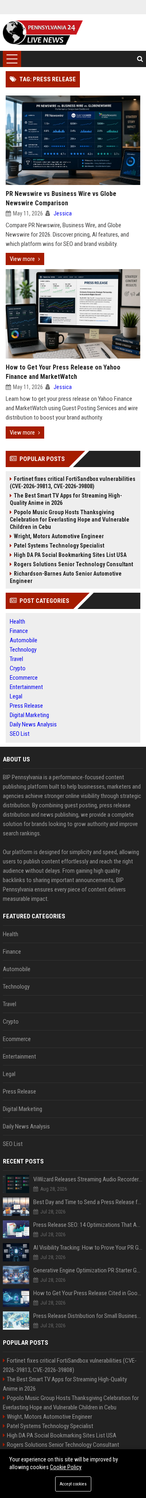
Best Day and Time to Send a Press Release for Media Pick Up (88, 1202)
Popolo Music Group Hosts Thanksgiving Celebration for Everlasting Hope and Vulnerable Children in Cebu (69, 519)
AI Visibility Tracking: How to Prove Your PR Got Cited (88, 1247)
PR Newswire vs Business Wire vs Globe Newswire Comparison (61, 198)
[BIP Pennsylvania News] (43, 32)
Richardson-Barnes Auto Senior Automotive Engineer (66, 577)
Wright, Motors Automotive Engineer (59, 536)
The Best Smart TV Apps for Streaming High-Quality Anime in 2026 (66, 499)
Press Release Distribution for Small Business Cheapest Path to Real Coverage (88, 1316)
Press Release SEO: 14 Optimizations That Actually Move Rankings (88, 1224)
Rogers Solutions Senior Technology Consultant (73, 564)
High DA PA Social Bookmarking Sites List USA (70, 555)
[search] (140, 59)
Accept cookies (73, 1484)
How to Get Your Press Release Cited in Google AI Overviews (88, 1293)
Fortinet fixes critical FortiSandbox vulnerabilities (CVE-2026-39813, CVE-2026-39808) (72, 482)
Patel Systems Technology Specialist (59, 545)
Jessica (63, 213)
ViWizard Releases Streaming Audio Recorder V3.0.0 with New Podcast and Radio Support (88, 1179)
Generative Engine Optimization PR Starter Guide (88, 1270)
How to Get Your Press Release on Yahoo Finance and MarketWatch (63, 371)
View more (22, 259)
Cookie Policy (66, 1467)
